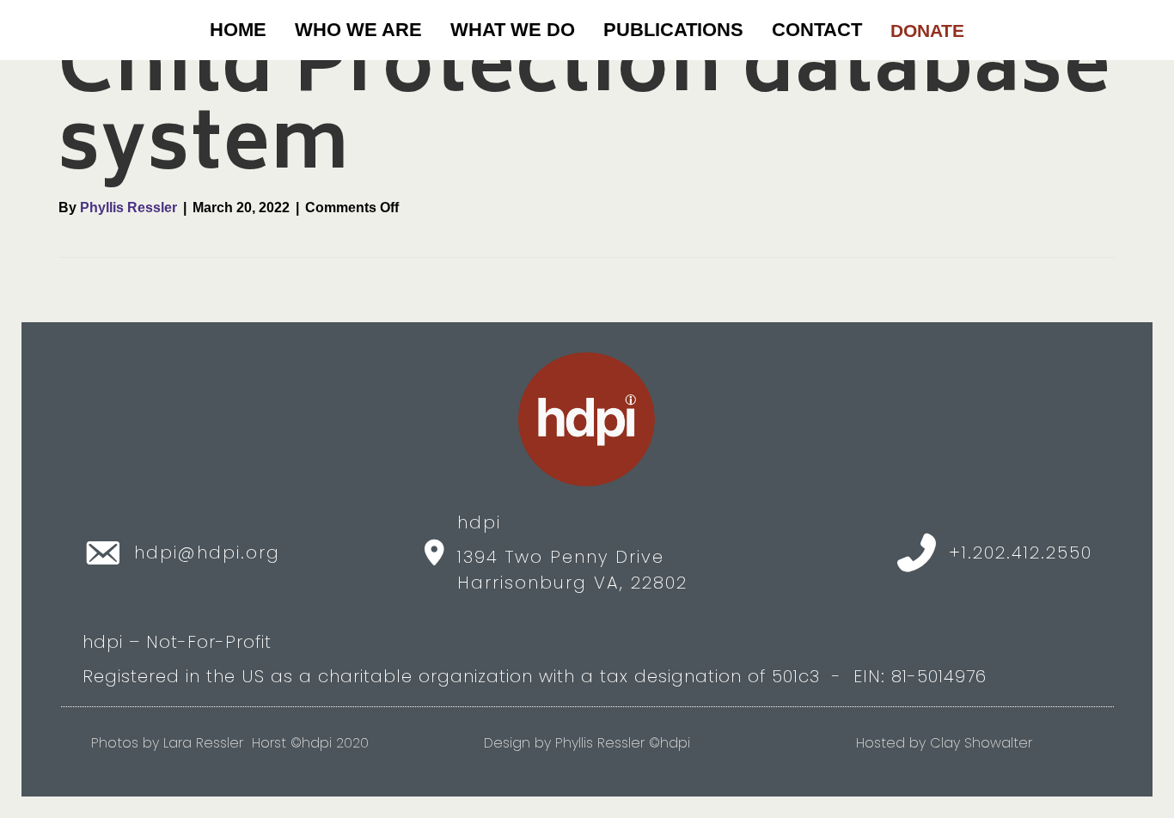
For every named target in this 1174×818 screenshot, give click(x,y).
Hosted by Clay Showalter (944, 743)
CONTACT (817, 29)
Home (238, 29)
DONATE (927, 30)
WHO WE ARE (358, 29)
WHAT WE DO (512, 29)
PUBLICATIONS (673, 29)
